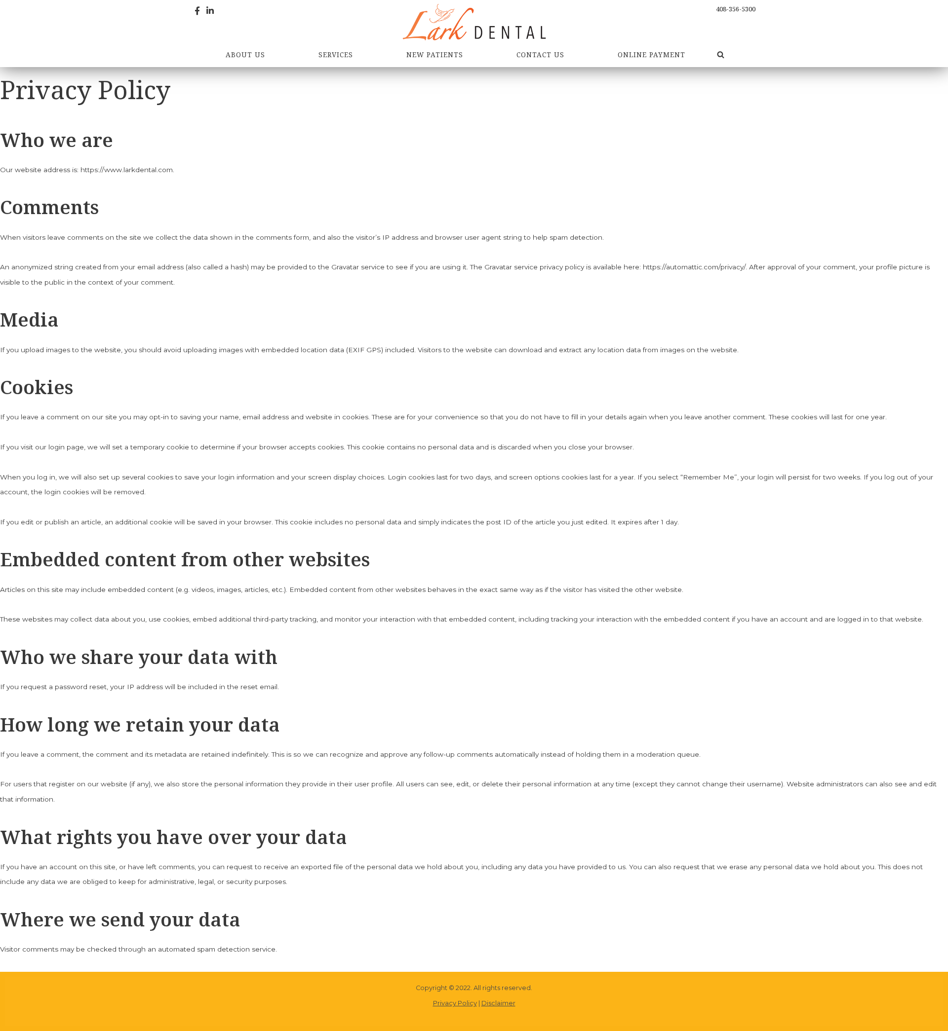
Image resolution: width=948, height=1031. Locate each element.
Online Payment (651, 54)
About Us (245, 54)
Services (335, 54)
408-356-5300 (735, 8)
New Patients (434, 54)
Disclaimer (498, 1003)
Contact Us (540, 54)
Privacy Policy (455, 1003)
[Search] (720, 54)
